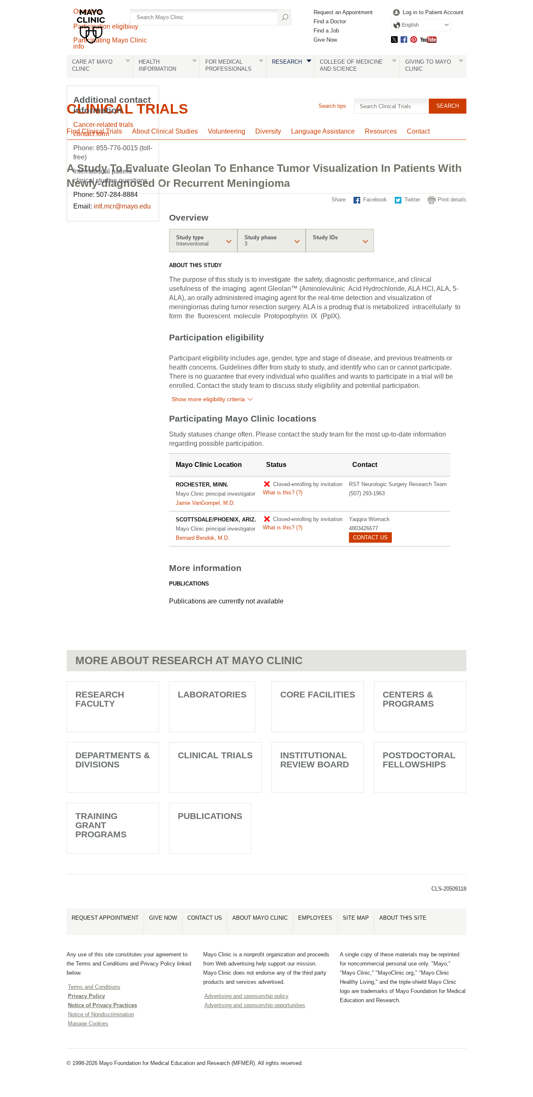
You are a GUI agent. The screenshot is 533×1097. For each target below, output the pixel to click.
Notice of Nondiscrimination (101, 1014)
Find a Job (326, 30)
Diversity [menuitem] (268, 131)
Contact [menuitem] (418, 131)
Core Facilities (317, 694)
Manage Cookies (88, 1023)
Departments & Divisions (112, 759)
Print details (452, 199)
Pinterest (413, 39)
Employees (315, 918)
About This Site (402, 918)
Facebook (404, 39)
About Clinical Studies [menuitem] (165, 131)
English (410, 25)
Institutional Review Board (314, 759)
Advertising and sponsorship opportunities (254, 1005)
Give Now (325, 40)
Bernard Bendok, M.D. (202, 538)
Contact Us (204, 918)
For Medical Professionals (228, 65)
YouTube (428, 39)
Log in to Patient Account (433, 12)
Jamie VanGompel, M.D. (205, 503)
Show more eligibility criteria (208, 399)
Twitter (394, 39)
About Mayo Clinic (260, 918)
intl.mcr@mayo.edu (122, 206)
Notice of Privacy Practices (102, 1005)
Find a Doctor (330, 21)
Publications (210, 816)
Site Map (356, 918)
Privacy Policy (86, 996)
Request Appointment (105, 918)
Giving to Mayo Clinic (428, 65)
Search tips (332, 106)
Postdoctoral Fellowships (419, 759)
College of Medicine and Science (351, 65)
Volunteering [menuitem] (226, 131)
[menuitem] (427, 12)
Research (287, 62)
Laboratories (212, 694)
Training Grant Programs (101, 825)
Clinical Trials (215, 755)
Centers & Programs (408, 699)
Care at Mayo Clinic (92, 65)
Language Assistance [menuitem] (323, 131)
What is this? (282, 492)
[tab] (203, 240)
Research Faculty (99, 699)
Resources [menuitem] (381, 131)
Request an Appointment (343, 12)
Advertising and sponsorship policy (246, 996)
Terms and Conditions (94, 987)
